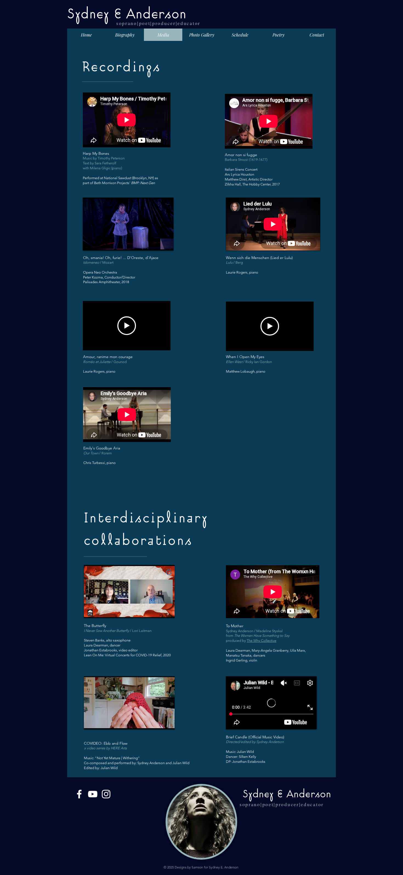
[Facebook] (79, 794)
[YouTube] (92, 794)
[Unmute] (99, 243)
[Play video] (126, 325)
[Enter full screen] (166, 243)
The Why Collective (261, 640)
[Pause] (89, 243)
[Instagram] (106, 794)
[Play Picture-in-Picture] (156, 243)
